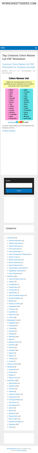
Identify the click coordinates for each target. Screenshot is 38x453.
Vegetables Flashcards (16, 271)
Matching (12, 336)
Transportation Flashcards (17, 268)
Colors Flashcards (15, 246)
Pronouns (12, 309)
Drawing (11, 331)
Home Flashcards (14, 251)
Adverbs (11, 389)
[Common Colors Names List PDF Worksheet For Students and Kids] (19, 99)
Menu (3, 48)
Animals (11, 391)
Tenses (11, 317)
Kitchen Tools (13, 257)
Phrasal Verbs (13, 416)
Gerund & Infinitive (15, 298)
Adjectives (12, 386)
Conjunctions (13, 287)
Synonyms (12, 424)
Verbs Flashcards (14, 273)
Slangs (11, 375)
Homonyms (13, 402)
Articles (11, 282)
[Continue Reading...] (9, 131)
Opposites (12, 413)
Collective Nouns (14, 394)
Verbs (11, 427)
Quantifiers (12, 312)
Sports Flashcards (15, 265)
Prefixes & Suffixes (15, 304)
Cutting (11, 328)
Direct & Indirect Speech (17, 295)
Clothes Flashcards (15, 243)
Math (10, 339)
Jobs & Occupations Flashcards (19, 254)
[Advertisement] (19, 26)
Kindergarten (11, 320)
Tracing (11, 358)
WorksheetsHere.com (19, 3)
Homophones (13, 405)
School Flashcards (15, 262)
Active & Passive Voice (16, 279)
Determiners (13, 293)
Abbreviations (13, 383)
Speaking (10, 367)
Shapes (11, 356)
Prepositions (13, 306)
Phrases (11, 372)
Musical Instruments (15, 260)
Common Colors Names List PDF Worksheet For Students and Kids (18, 66)
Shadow (11, 353)
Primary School (12, 364)
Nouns (11, 410)
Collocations (13, 397)
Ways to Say (13, 378)
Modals (11, 301)
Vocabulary (27, 71)
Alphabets (12, 323)
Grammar (10, 276)
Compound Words (15, 400)
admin (6, 71)
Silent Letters (13, 419)
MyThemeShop (22, 450)
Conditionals (13, 284)
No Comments (7, 73)
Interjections (13, 369)
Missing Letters (14, 342)
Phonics (11, 347)
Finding (11, 334)
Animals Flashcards (15, 240)
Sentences (12, 314)
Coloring (11, 325)
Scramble (12, 350)
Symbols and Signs (15, 421)
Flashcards (10, 238)
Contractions (13, 290)
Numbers (12, 345)
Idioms (11, 408)
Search (8, 181)
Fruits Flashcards (14, 249)
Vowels (11, 361)
